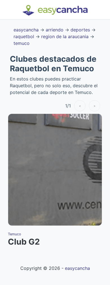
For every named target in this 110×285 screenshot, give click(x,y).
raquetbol (24, 36)
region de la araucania (65, 36)
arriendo (54, 30)
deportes (80, 30)
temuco (22, 43)
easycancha (26, 30)
